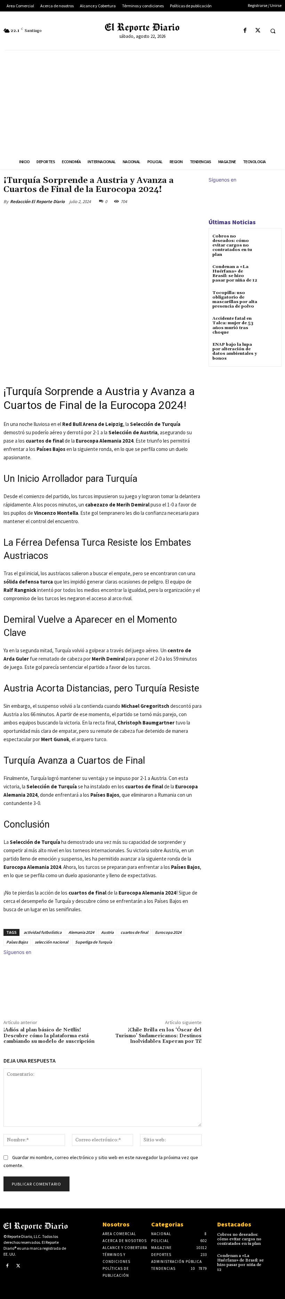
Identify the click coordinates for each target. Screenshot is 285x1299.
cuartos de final (134, 932)
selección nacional (51, 942)
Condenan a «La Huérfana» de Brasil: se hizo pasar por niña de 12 (234, 273)
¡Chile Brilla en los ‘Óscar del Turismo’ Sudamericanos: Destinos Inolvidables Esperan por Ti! (158, 1036)
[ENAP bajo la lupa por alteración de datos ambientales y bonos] (269, 350)
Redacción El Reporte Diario (37, 201)
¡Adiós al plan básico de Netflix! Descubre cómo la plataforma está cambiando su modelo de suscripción (49, 1036)
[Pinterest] (85, 218)
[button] (273, 31)
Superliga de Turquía (93, 942)
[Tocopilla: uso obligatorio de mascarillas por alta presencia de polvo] (269, 299)
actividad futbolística (43, 932)
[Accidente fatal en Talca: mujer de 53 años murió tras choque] (269, 324)
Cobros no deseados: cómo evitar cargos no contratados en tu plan (232, 245)
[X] (257, 30)
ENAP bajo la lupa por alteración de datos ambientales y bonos (234, 351)
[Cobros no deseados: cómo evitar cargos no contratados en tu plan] (269, 242)
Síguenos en (17, 952)
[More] (118, 218)
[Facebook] (245, 30)
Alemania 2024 (81, 932)
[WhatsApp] (101, 218)
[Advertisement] (142, 102)
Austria (107, 932)
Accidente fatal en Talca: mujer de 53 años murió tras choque (232, 325)
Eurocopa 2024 (168, 932)
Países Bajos (17, 942)
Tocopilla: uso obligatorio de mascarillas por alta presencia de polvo (234, 299)
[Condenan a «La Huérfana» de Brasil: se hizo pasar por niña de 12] (269, 273)
